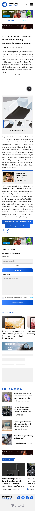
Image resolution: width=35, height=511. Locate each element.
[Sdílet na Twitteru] (8, 230)
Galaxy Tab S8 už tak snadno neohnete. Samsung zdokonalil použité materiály (17, 40)
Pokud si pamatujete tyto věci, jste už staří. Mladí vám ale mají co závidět (23, 424)
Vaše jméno (5, 257)
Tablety (5, 47)
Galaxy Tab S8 (6, 233)
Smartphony (7, 489)
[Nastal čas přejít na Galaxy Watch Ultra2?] (7, 439)
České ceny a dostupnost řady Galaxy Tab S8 (21, 175)
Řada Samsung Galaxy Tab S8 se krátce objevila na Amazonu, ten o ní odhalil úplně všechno (13, 335)
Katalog (24, 21)
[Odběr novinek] (26, 5)
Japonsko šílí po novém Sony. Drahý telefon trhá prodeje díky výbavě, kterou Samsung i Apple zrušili (12, 482)
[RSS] (31, 497)
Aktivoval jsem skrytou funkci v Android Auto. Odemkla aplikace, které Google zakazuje (23, 409)
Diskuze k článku (8, 249)
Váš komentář (6, 274)
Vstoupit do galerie (16, 131)
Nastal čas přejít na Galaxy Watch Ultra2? (23, 437)
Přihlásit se (17, 270)
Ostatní (17, 429)
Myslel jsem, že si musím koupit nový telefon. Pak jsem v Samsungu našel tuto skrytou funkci (23, 396)
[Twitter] (23, 497)
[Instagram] (27, 497)
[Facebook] (18, 497)
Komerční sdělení (20, 443)
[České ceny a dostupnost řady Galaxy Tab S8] (8, 177)
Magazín (11, 21)
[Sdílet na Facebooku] (4, 230)
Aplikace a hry (19, 414)
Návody (17, 401)
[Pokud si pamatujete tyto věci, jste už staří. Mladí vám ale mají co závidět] (7, 425)
